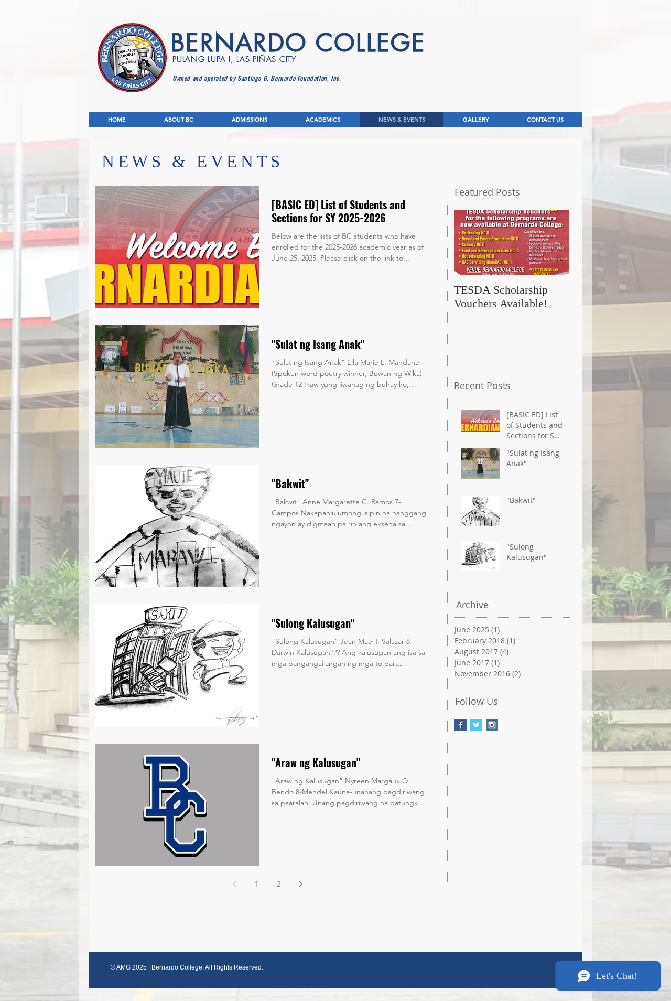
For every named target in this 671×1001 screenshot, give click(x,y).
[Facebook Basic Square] (460, 725)
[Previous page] (234, 884)
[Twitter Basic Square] (476, 725)
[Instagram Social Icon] (492, 725)
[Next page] (300, 884)
